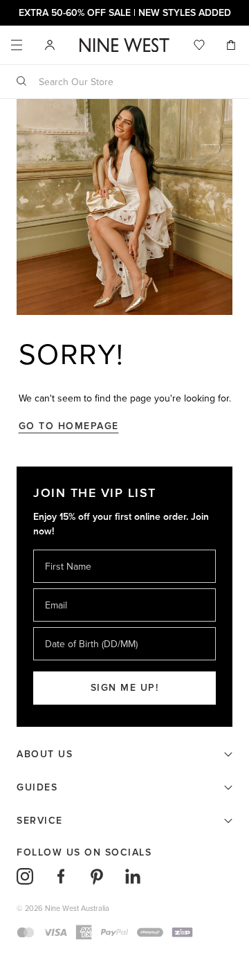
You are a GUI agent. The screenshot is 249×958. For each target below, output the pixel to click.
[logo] (124, 45)
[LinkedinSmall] (132, 876)
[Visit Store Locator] (49, 45)
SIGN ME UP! (125, 688)
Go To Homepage (69, 426)
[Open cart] (232, 45)
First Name (67, 549)
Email (57, 588)
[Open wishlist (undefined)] (199, 45)
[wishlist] (199, 45)
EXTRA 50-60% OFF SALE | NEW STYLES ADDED (125, 13)
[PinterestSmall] (96, 876)
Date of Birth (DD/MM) (85, 627)
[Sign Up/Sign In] (49, 44)
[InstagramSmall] (25, 876)
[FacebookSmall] (60, 876)
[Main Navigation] (16, 45)
